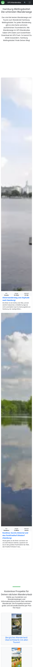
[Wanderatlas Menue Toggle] (29, 2)
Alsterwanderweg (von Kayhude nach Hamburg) (15, 298)
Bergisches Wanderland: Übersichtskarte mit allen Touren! (16, 640)
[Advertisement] (16, 59)
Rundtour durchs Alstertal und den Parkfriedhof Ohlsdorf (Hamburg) (15, 535)
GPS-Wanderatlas (14, 2)
